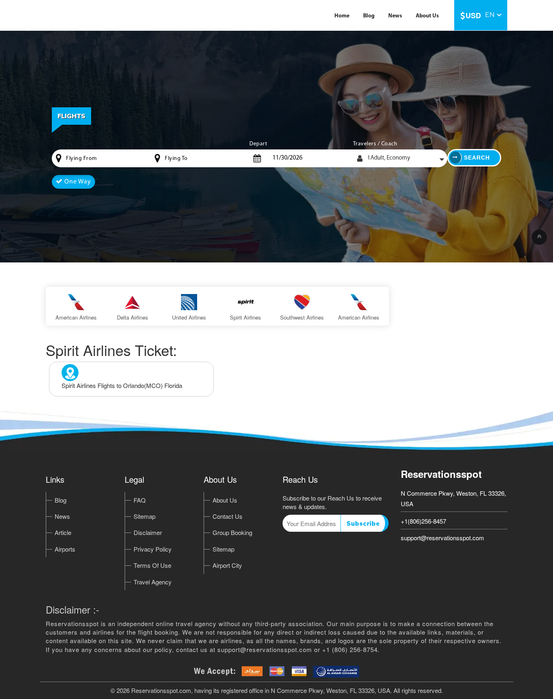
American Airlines (76, 317)
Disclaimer (148, 532)
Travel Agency (153, 582)
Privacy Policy (153, 549)
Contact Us (227, 516)
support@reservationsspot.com (442, 537)
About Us (427, 16)
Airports (65, 549)
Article (63, 532)
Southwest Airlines (302, 317)
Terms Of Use (152, 565)
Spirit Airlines (245, 317)
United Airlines (189, 317)
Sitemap (144, 516)
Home (341, 16)
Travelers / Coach (375, 144)
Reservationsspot (441, 474)
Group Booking (232, 532)
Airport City (227, 565)
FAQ (140, 500)
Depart (258, 144)
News (395, 16)
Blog (368, 16)
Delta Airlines (132, 317)
